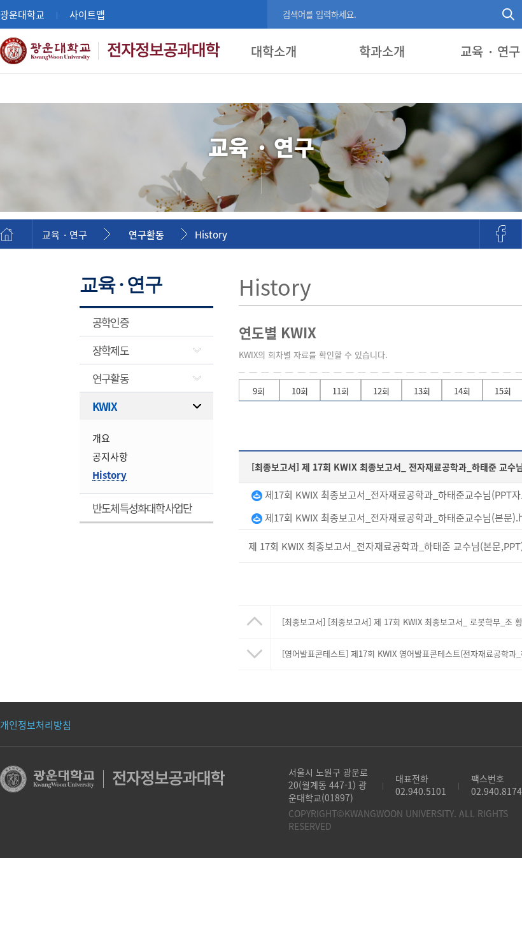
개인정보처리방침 (35, 724)
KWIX (104, 406)
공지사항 (110, 456)
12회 (381, 391)
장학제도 (110, 350)
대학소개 (274, 51)
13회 (422, 391)
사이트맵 (87, 14)
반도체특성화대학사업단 (142, 508)
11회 (340, 391)
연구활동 (146, 234)
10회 (300, 391)
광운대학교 (22, 14)
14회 (462, 391)
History (211, 234)
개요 (101, 437)
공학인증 (110, 322)
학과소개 (382, 51)
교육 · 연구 (490, 51)
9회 (259, 391)
